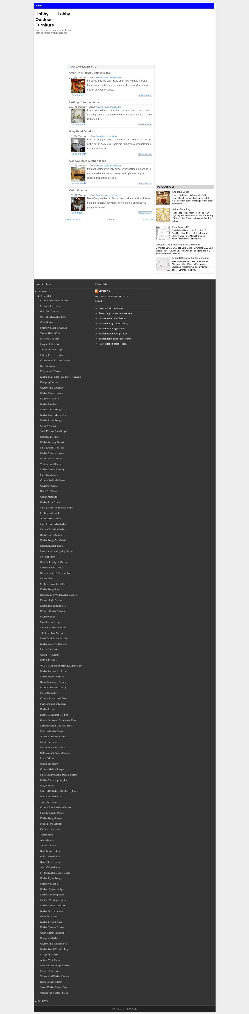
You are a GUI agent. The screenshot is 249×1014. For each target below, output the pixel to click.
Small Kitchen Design (50, 622)
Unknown (104, 291)
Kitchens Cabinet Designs (52, 889)
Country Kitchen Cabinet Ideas (89, 72)
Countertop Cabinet (49, 486)
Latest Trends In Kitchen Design (55, 638)
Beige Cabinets (47, 785)
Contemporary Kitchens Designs (55, 360)
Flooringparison (47, 556)
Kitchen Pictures (47, 709)
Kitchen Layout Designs (51, 878)
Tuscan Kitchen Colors (50, 333)
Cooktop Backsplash (49, 513)
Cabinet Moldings (48, 496)
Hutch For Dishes (48, 491)
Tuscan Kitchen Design (51, 349)
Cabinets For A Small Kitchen (54, 992)
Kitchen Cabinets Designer (52, 905)
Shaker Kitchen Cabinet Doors (54, 987)
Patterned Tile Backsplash (52, 355)
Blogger (131, 1009)
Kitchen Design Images (51, 818)
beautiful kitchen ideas (106, 136)
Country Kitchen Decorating (53, 687)
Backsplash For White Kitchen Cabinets (58, 595)
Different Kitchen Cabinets (52, 611)
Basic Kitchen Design (50, 862)
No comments (78, 124)
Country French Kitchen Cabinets (55, 807)
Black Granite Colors (50, 851)
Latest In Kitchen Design (51, 567)
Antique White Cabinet (50, 960)
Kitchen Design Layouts (51, 589)
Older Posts (149, 219)
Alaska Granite (47, 840)
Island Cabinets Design (51, 409)
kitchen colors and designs (108, 107)
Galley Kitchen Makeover (52, 932)
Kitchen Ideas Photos (50, 502)
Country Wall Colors (49, 398)
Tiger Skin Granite (48, 802)
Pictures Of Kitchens (50, 883)
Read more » (145, 95)
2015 (40, 291)
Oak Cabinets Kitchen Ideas (87, 160)
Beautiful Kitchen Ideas (51, 796)
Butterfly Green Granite (51, 535)
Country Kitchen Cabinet (51, 387)
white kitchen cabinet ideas (113, 343)
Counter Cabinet (47, 616)
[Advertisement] (145, 37)
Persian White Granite (50, 971)
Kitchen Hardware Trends (52, 676)
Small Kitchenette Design (52, 813)
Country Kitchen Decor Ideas (53, 943)
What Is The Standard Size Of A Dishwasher (61, 665)
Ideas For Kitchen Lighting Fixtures (56, 551)
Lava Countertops (48, 742)
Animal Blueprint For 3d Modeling (190, 258)
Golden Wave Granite (50, 856)
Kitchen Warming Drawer (52, 442)
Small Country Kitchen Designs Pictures (59, 774)
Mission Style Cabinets (51, 823)
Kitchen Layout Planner (51, 922)
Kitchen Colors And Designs (53, 644)
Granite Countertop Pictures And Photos (58, 720)
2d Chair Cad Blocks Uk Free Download (178, 244)
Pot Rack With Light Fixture (53, 900)
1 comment (77, 212)
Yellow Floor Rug (181, 209)
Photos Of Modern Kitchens (53, 529)
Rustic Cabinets (47, 758)
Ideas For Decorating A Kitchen (54, 965)
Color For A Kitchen (49, 654)
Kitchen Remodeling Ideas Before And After (60, 377)
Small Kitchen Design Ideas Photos (56, 507)
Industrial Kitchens (49, 649)
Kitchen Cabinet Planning (52, 469)
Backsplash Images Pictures (53, 682)
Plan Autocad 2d (181, 227)
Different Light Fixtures (51, 600)
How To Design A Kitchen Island (55, 573)
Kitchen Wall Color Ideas (51, 911)
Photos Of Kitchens (49, 693)
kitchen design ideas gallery (113, 323)
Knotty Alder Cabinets (50, 371)
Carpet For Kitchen (49, 916)
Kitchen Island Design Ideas (53, 605)
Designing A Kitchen (50, 954)
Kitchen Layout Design (51, 420)
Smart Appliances (48, 845)
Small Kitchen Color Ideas (52, 447)
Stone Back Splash (49, 475)
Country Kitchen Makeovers (53, 480)
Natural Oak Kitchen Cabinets (54, 714)
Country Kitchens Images (52, 769)
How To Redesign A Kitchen (53, 562)
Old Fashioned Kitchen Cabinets (55, 753)
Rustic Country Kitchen (51, 982)
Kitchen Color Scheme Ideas (53, 415)
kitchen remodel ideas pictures (115, 338)
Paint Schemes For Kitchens (53, 704)
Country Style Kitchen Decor (53, 698)
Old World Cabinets (49, 660)
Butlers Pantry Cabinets (51, 458)
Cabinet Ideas (46, 578)
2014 (40, 1001)
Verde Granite (46, 834)
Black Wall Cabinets (49, 338)
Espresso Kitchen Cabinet (52, 731)
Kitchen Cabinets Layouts (52, 453)
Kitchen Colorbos (48, 404)
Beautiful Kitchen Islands (52, 545)
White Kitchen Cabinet (50, 518)
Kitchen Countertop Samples (53, 780)
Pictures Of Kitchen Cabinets (53, 327)
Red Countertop (47, 366)
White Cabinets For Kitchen (53, 736)
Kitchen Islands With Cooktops (54, 949)
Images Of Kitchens (49, 344)
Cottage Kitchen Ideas (84, 102)
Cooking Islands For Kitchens (54, 584)
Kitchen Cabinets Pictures (52, 927)
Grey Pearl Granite (81, 131)
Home (39, 5)
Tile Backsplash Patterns (51, 633)
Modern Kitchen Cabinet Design (55, 873)
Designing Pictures (49, 382)
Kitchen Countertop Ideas (52, 894)
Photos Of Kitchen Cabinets (53, 627)
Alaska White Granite (50, 867)
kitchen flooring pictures (112, 328)
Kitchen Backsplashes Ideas (53, 671)
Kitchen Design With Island (53, 540)
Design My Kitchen (49, 938)
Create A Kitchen (48, 426)
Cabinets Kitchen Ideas (50, 829)
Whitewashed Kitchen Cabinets (54, 976)
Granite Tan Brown (49, 763)
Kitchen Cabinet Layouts (51, 393)
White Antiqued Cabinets (51, 464)
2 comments (77, 95)
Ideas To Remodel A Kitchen (53, 524)
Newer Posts (74, 219)
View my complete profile (112, 296)
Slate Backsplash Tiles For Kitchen (56, 725)
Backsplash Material (49, 436)
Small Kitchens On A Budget (53, 431)
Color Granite (78, 190)
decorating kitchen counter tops (115, 313)
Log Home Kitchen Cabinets (53, 747)
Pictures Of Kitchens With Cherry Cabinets (60, 791)
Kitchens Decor (180, 192)
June (43, 296)
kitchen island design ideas (108, 77)
